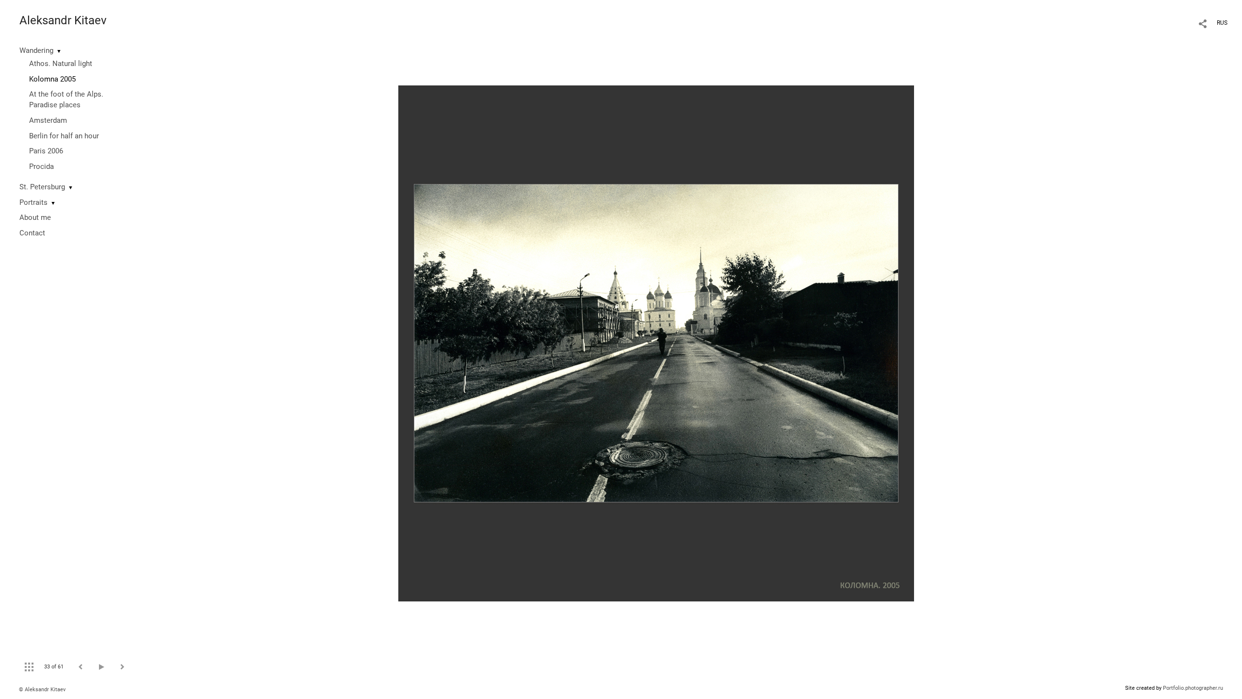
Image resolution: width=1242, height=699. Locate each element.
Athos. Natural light (60, 63)
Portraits (33, 202)
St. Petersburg (42, 187)
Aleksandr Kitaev (63, 20)
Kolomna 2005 (52, 79)
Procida (41, 166)
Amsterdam (48, 120)
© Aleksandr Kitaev (42, 689)
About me (35, 217)
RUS (1222, 22)
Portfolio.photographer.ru (1193, 688)
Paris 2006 (46, 151)
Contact (32, 233)
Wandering (36, 50)
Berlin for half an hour (64, 136)
